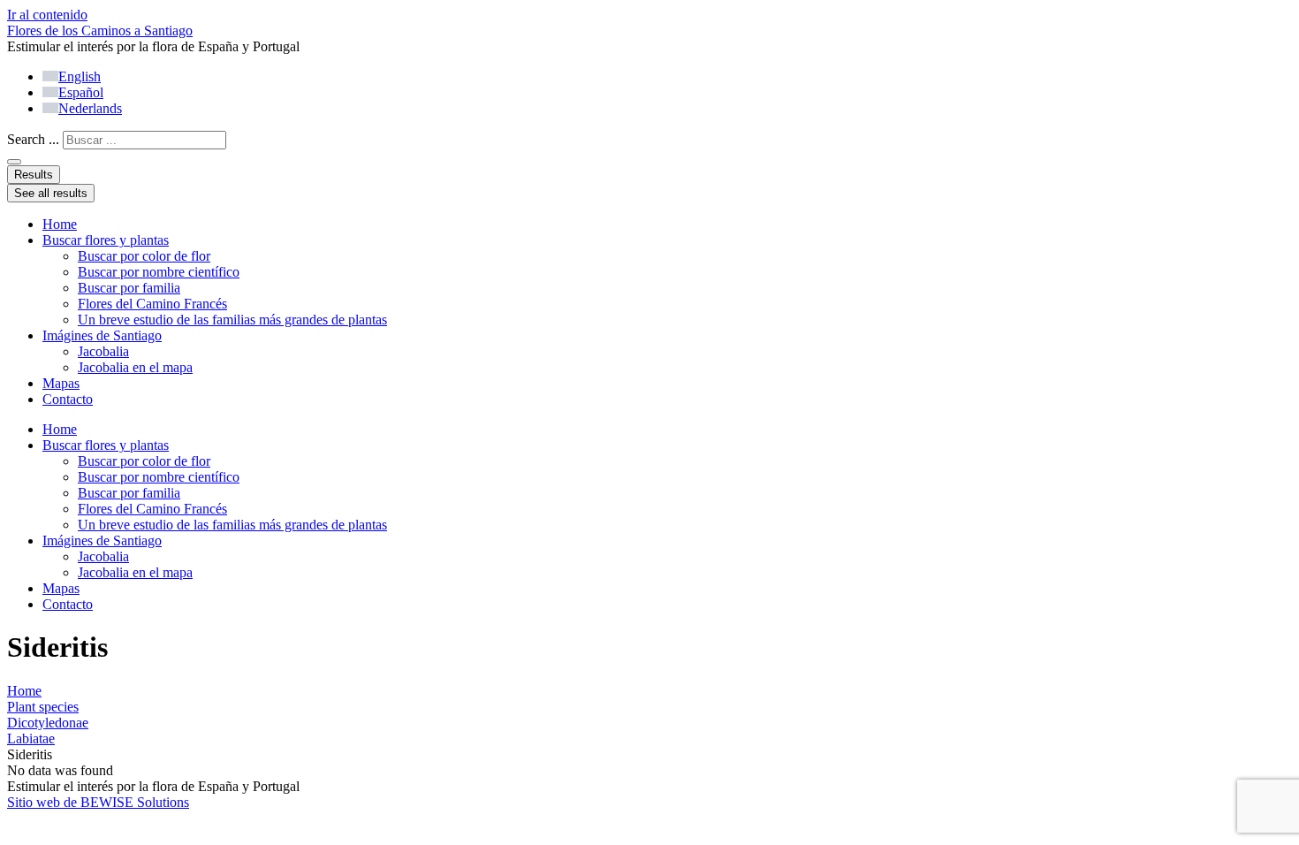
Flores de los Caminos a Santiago (100, 30)
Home (59, 224)
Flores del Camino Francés (152, 303)
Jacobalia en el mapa (135, 367)
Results (33, 174)
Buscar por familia (129, 287)
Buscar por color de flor (144, 255)
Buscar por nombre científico (158, 271)
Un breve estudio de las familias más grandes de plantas (232, 319)
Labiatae (31, 738)
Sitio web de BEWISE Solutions (98, 802)
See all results (50, 193)
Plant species (43, 706)
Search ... (33, 139)
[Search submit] (14, 161)
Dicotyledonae (47, 722)
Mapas (61, 383)
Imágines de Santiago (102, 335)
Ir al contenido (47, 14)
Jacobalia (103, 351)
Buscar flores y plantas (105, 239)
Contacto (67, 399)
